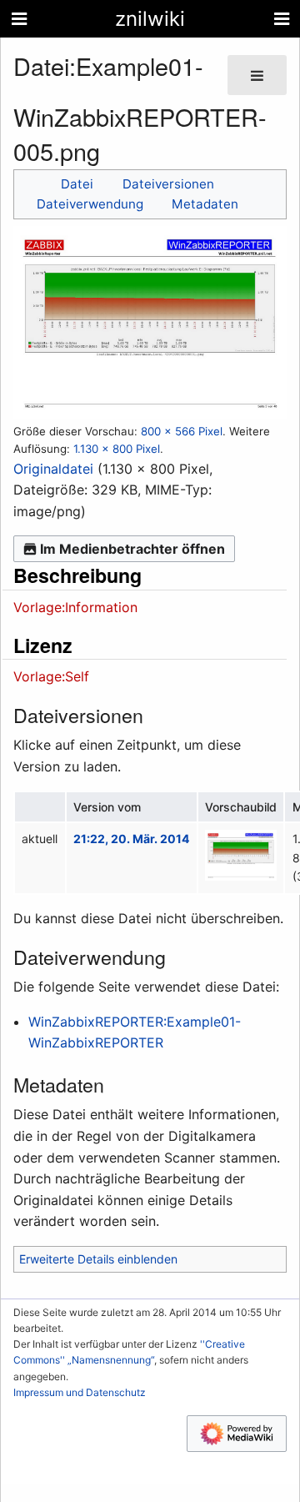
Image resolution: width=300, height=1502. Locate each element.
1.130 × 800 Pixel (116, 448)
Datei (77, 184)
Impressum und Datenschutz (79, 1392)
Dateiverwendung (90, 204)
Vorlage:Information (75, 607)
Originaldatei (53, 468)
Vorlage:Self (51, 676)
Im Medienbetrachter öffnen (132, 548)
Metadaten (205, 204)
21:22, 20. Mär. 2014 (131, 838)
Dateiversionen (168, 184)
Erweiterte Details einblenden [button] (98, 1259)
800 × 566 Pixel (181, 431)
